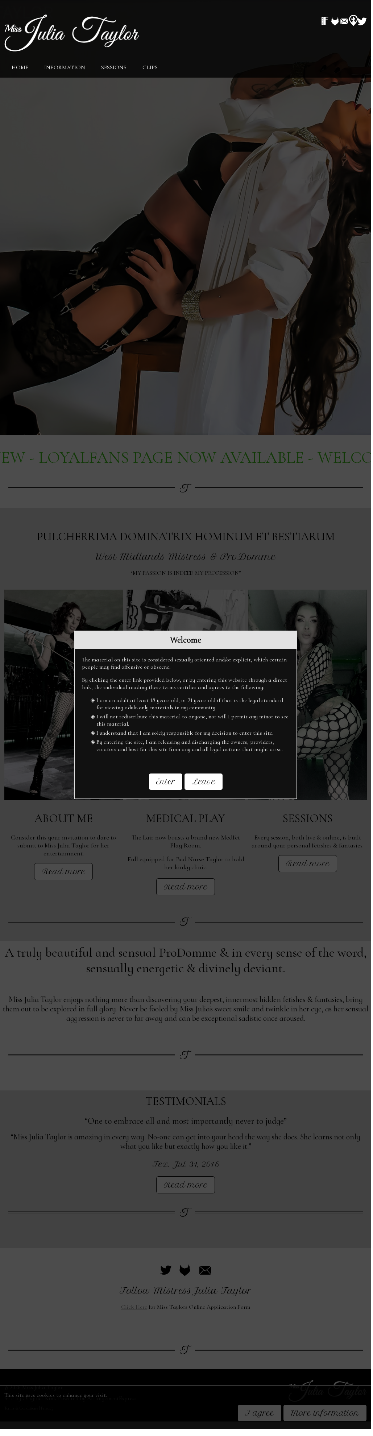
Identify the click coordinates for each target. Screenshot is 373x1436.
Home (20, 67)
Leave (203, 781)
